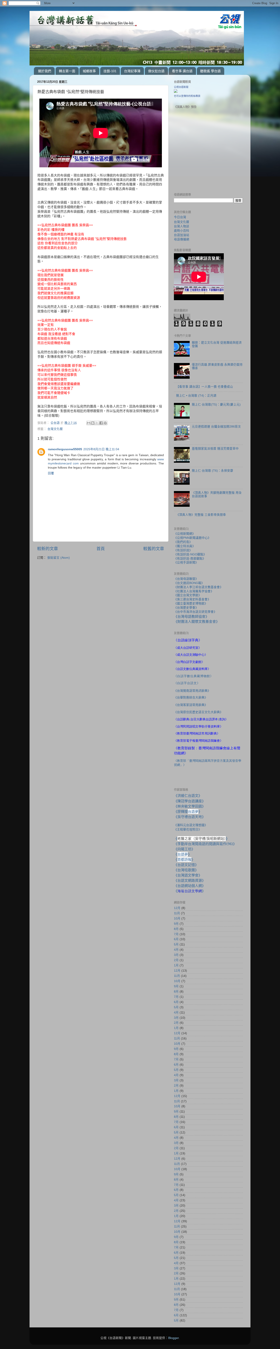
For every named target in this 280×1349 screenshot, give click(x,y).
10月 (177, 918)
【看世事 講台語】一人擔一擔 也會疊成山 (204, 386)
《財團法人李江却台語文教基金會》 (198, 587)
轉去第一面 (67, 71)
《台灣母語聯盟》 (186, 578)
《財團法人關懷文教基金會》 (196, 621)
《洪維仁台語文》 (188, 796)
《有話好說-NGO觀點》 (190, 554)
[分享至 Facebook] (101, 423)
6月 (176, 939)
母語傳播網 (181, 239)
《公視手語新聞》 (186, 562)
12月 (177, 908)
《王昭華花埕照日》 (187, 829)
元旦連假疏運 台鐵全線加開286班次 (216, 426)
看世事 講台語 (182, 71)
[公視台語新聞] (175, 91)
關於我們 (44, 71)
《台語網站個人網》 (189, 885)
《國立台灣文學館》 (187, 595)
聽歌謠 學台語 (210, 71)
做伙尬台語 (156, 71)
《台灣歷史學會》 (186, 607)
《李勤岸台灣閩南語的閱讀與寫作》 (205, 843)
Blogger (173, 1338)
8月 (176, 929)
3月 (176, 955)
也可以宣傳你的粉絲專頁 (187, 96)
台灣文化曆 (55, 429)
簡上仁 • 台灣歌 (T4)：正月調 (196, 395)
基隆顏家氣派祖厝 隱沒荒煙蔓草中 (215, 448)
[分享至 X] (97, 423)
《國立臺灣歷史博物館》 (191, 603)
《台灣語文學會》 (188, 875)
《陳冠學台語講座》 (189, 801)
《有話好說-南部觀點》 (190, 558)
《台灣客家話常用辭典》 (191, 705)
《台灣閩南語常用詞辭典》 (192, 690)
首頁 (100, 548)
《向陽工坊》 (184, 849)
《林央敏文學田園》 (189, 806)
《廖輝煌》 (188, 811)
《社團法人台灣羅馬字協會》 (194, 591)
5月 (176, 944)
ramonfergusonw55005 (65, 449)
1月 (176, 965)
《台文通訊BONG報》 (189, 583)
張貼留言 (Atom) (58, 557)
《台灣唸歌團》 (186, 870)
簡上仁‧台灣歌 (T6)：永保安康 (212, 470)
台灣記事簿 (132, 71)
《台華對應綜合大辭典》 (191, 697)
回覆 (51, 473)
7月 (176, 934)
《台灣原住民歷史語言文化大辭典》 (198, 712)
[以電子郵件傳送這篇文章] (88, 423)
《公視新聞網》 (184, 533)
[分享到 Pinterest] (105, 423)
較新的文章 (47, 548)
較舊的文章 (153, 548)
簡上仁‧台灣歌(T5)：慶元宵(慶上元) (216, 404)
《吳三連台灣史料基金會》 (192, 599)
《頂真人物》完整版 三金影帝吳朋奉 (201, 514)
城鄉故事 (89, 71)
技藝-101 (109, 71)
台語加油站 (181, 235)
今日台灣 (180, 217)
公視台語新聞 (181, 87)
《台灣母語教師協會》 (191, 616)
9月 (176, 923)
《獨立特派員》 (184, 546)
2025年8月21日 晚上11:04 (101, 449)
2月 (176, 960)
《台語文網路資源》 (189, 880)
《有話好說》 (183, 550)
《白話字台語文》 (187, 683)
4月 (176, 949)
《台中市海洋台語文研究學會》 (195, 611)
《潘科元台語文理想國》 (191, 825)
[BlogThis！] (93, 423)
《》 (182, 854)
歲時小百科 (181, 231)
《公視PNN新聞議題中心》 (192, 537)
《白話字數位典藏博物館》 (193, 676)
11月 (177, 913)
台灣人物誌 (181, 226)
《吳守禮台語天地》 (189, 816)
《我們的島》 (183, 542)
